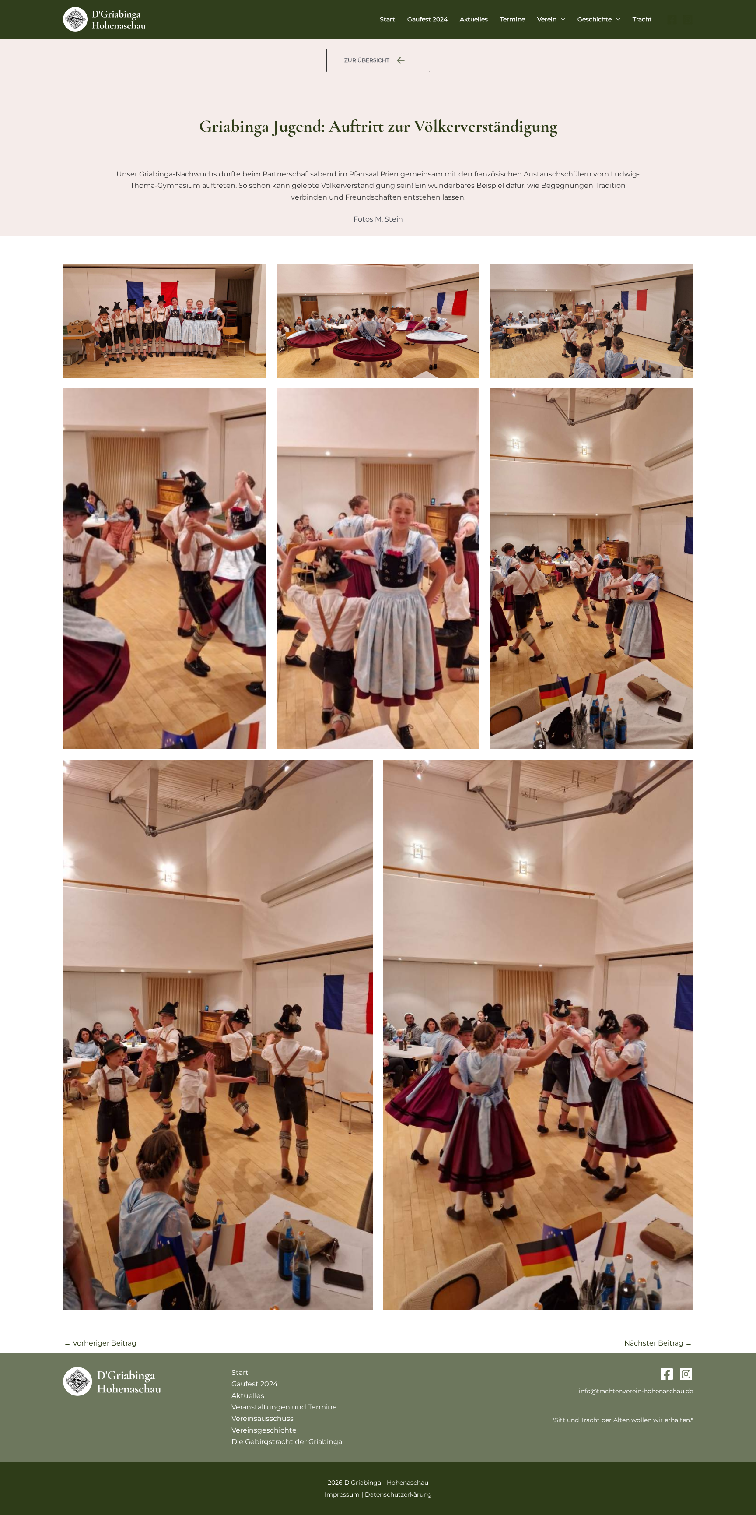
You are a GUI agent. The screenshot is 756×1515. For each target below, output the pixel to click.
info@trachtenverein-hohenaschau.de (636, 1391)
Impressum (342, 1494)
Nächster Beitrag (658, 1343)
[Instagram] (687, 19)
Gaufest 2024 (427, 19)
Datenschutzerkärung (398, 1494)
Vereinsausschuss (262, 1418)
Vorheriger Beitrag (100, 1343)
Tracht (642, 19)
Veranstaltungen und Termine (284, 1407)
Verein (546, 19)
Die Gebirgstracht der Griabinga (286, 1441)
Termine (512, 19)
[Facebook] (672, 19)
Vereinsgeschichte (264, 1430)
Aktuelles (474, 19)
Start (387, 19)
